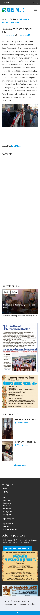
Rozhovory (7, 500)
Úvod (4, 19)
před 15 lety (23, 35)
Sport (5, 494)
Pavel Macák (9, 35)
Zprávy (13, 19)
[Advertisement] (20, 135)
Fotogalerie (7, 514)
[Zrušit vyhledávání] (36, 2)
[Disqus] (20, 188)
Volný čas (6, 506)
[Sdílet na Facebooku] (29, 35)
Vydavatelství (8, 523)
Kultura (14, 292)
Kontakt (6, 526)
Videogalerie (7, 512)
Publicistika (7, 503)
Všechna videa (20, 465)
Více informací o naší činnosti (17, 548)
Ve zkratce (7, 509)
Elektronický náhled (10, 529)
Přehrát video (22, 423)
